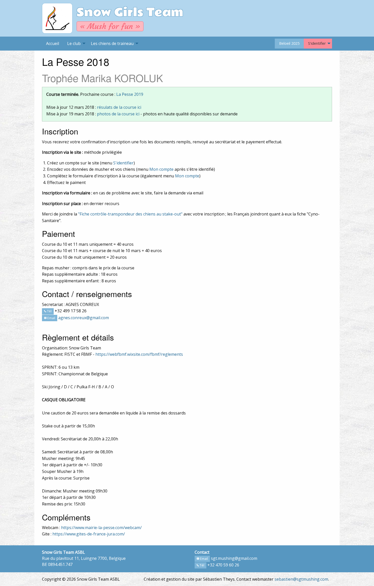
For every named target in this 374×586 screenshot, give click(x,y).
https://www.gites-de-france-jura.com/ (88, 534)
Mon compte (161, 169)
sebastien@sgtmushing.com (301, 579)
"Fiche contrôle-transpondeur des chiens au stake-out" (130, 214)
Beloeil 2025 (289, 43)
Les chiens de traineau (112, 43)
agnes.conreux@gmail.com (83, 317)
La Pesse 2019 (129, 94)
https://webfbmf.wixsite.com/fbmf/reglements (139, 354)
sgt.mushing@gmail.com (234, 558)
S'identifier (317, 43)
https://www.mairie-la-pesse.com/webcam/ (101, 527)
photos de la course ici (118, 114)
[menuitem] (52, 43)
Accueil (52, 43)
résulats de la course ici (119, 107)
